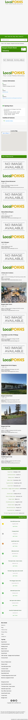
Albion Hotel (4, 648)
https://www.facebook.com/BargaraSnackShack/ (12, 98)
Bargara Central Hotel (6, 395)
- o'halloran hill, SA (14, 493)
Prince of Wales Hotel (6, 662)
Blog (14, 36)
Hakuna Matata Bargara (7, 212)
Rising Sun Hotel (5, 681)
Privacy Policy (4, 632)
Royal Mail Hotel (5, 673)
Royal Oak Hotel (5, 651)
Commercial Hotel (5, 644)
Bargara (8, 43)
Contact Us (21, 36)
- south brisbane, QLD (14, 489)
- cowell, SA (14, 474)
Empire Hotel (4, 664)
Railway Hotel (4, 646)
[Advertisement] (14, 20)
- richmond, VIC (14, 496)
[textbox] (14, 40)
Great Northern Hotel (6, 684)
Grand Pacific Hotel (5, 693)
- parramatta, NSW (14, 480)
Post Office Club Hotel (6, 691)
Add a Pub (10, 36)
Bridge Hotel (4, 697)
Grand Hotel (4, 653)
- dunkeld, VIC (14, 510)
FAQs (17, 36)
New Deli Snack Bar (5, 671)
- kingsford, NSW (14, 502)
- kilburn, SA (14, 499)
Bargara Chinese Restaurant (8, 181)
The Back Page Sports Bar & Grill (8, 675)
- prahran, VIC (14, 477)
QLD (5, 43)
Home (6, 36)
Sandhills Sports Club (6, 456)
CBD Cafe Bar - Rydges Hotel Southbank (10, 655)
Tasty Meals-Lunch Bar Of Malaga (9, 334)
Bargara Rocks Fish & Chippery (9, 365)
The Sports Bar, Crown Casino (8, 686)
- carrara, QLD (14, 513)
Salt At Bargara (5, 242)
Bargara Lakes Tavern (6, 304)
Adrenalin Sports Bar (6, 688)
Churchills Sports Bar (6, 666)
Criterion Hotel (4, 668)
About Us (3, 625)
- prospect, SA (14, 507)
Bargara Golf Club (5, 426)
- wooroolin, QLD (14, 485)
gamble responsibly (20, 713)
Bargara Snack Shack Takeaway (17, 43)
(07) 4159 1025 (5, 92)
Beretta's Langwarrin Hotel (7, 677)
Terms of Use (4, 629)
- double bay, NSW (14, 483)
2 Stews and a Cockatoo (7, 272)
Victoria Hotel (4, 657)
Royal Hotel (4, 642)
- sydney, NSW (14, 504)
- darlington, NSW (14, 472)
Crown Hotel (4, 695)
